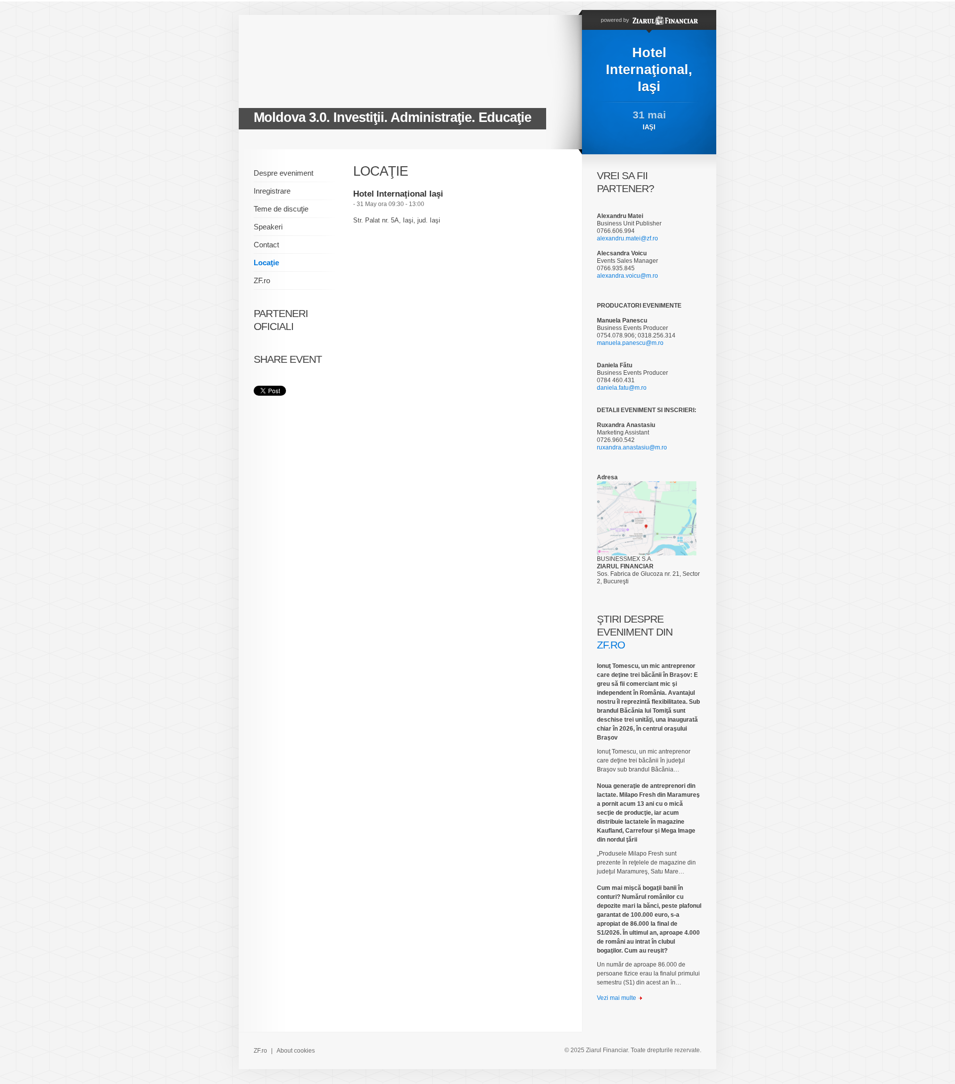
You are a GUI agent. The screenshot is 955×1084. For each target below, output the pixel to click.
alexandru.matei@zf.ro (627, 238)
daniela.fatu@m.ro (622, 387)
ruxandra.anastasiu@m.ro (632, 447)
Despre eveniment (283, 173)
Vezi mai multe (616, 997)
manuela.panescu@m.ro (630, 342)
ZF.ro (262, 280)
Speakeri (268, 226)
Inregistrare (272, 191)
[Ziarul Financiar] (664, 20)
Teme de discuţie (281, 209)
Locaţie (266, 262)
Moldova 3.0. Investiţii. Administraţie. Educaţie (392, 117)
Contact (266, 244)
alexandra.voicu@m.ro (627, 275)
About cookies (296, 1050)
